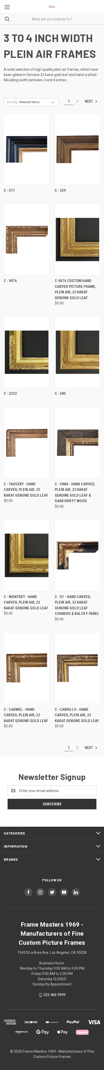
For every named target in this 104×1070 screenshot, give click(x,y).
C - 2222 (10, 393)
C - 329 (60, 190)
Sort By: (12, 102)
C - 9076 (10, 281)
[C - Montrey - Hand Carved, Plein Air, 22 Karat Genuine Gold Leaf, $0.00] (26, 555)
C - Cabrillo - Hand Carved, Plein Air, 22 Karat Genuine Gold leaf (77, 715)
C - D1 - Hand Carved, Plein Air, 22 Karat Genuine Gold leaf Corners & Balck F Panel (77, 605)
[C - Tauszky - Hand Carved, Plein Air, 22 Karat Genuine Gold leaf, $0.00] (26, 443)
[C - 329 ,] (77, 149)
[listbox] (38, 102)
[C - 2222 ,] (26, 352)
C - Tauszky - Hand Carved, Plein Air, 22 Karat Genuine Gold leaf (26, 490)
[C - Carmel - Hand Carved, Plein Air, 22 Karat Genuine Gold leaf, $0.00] (26, 668)
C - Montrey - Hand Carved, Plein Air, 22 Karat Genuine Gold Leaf (26, 602)
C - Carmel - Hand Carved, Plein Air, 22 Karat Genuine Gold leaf (26, 715)
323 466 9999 (54, 995)
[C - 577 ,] (26, 149)
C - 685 (60, 393)
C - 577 (9, 190)
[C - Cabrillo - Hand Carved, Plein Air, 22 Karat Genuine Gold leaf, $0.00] (77, 668)
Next (89, 101)
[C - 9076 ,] (26, 239)
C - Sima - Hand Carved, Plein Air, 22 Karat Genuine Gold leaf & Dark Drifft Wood (75, 492)
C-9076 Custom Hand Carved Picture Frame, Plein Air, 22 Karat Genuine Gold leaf (75, 289)
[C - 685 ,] (77, 352)
